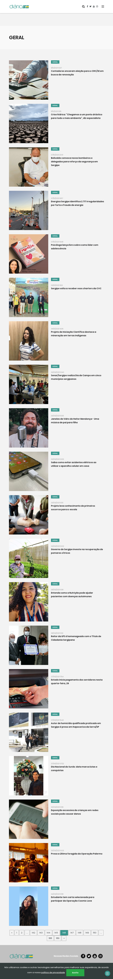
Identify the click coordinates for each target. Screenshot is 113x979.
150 (94, 932)
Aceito (75, 973)
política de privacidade (53, 972)
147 (72, 932)
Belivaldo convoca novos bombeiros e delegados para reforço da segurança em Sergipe (74, 162)
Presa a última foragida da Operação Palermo (76, 853)
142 (33, 932)
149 (87, 932)
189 (57, 938)
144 (48, 932)
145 (56, 932)
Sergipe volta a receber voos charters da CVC (76, 288)
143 (41, 932)
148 (79, 932)
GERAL (55, 62)
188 (50, 938)
